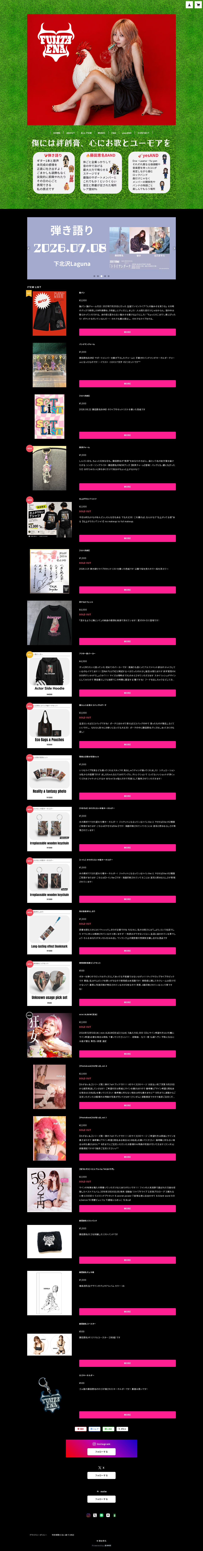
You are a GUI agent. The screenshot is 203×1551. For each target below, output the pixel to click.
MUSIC (102, 133)
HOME (56, 133)
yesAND (127, 133)
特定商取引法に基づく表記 (63, 1535)
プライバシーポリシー (38, 1535)
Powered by (98, 1545)
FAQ (114, 133)
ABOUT (70, 133)
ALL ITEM (86, 133)
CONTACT (144, 133)
